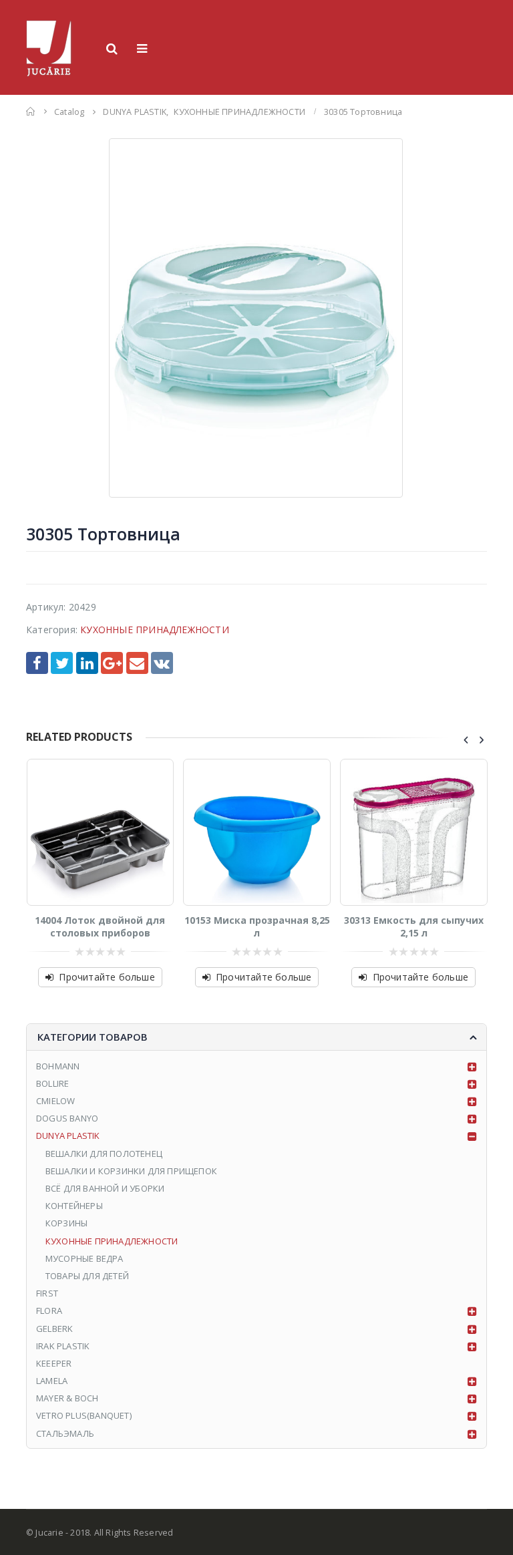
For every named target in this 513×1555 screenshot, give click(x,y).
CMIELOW (55, 1101)
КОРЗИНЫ (66, 1223)
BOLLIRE (52, 1083)
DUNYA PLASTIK (68, 1136)
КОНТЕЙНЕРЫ (74, 1206)
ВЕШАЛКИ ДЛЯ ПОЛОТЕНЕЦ (103, 1154)
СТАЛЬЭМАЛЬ (65, 1433)
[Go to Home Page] (30, 111)
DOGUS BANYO (67, 1118)
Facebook (37, 663)
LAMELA (51, 1381)
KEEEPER (53, 1363)
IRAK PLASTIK (63, 1346)
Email (137, 663)
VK (162, 663)
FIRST (47, 1293)
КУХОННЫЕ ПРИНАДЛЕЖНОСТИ (154, 629)
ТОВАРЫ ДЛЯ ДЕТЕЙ (87, 1276)
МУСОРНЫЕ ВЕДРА (84, 1258)
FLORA (49, 1311)
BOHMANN (57, 1066)
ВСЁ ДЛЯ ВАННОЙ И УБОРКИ (105, 1188)
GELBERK (54, 1329)
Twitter (62, 663)
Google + (112, 663)
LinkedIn (87, 663)
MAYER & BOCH (67, 1398)
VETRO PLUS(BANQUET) (84, 1415)
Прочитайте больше (106, 977)
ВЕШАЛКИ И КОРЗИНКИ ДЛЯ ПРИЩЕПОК (131, 1171)
